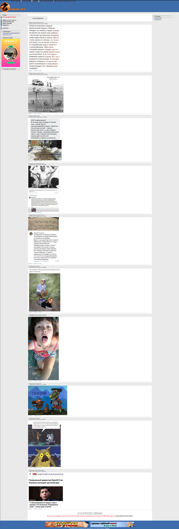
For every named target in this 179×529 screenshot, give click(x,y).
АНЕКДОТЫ (5, 25)
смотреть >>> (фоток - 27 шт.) (35, 467)
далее (100, 513)
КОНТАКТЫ (5, 28)
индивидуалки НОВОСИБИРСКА (11, 33)
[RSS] (34, 1)
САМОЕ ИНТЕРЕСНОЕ (8, 21)
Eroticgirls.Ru (157, 19)
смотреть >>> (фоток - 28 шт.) (35, 380)
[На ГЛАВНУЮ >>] (15, 1)
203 (96, 513)
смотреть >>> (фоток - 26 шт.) (35, 113)
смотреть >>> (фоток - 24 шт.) (35, 70)
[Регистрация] (25, 1)
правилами (107, 528)
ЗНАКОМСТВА (158, 18)
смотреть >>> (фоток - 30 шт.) (35, 415)
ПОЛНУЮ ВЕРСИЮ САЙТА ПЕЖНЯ (123, 516)
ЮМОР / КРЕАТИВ (7, 23)
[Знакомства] (71, 1)
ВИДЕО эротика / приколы (9, 20)
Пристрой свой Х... (7, 34)
